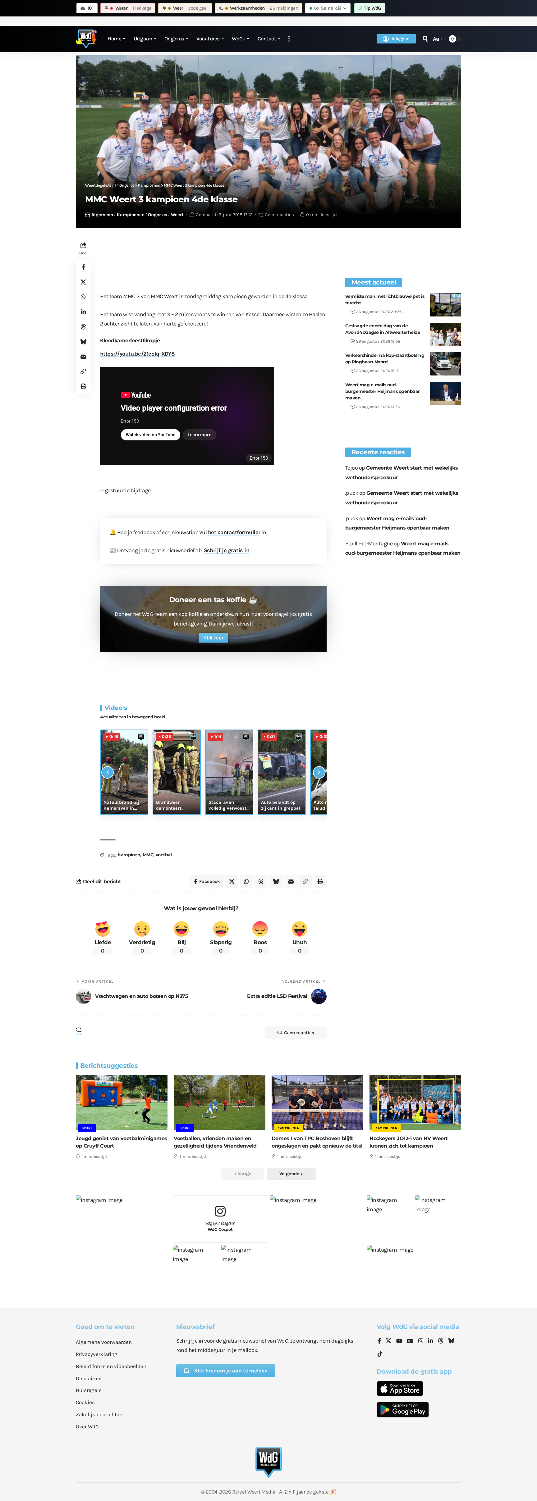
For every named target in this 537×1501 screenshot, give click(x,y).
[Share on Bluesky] (83, 341)
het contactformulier (234, 532)
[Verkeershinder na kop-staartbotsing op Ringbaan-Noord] (445, 363)
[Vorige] (107, 772)
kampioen (129, 854)
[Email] (83, 356)
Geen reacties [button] (299, 1032)
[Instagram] (420, 1341)
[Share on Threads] (83, 327)
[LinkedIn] (430, 1341)
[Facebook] (379, 1341)
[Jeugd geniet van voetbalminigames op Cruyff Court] (122, 1102)
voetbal (164, 854)
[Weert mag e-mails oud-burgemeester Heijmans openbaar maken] (445, 393)
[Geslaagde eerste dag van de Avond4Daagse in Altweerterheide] (445, 334)
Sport (87, 1128)
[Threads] (440, 1341)
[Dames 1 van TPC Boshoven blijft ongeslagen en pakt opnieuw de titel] (317, 1102)
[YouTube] (399, 1341)
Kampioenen (131, 214)
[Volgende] (319, 772)
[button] (289, 39)
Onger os (157, 214)
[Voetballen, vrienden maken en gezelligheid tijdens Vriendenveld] (219, 1102)
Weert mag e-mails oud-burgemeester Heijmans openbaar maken (382, 391)
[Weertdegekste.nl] (87, 39)
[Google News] (410, 1341)
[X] (388, 1341)
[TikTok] (380, 1354)
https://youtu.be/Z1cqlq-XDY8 (137, 353)
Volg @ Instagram (220, 1226)
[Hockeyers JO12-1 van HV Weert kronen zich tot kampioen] (415, 1102)
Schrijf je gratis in (227, 550)
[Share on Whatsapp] (83, 297)
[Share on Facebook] (83, 267)
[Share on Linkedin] (83, 312)
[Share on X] (83, 282)
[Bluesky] (451, 1341)
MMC (148, 854)
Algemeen (102, 214)
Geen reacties (279, 214)
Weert (177, 214)
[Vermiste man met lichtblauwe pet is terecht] (445, 304)
